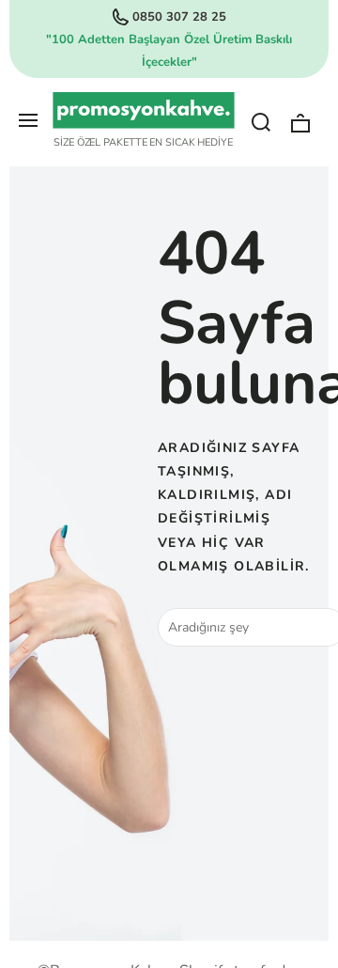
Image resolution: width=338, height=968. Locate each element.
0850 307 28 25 (179, 16)
